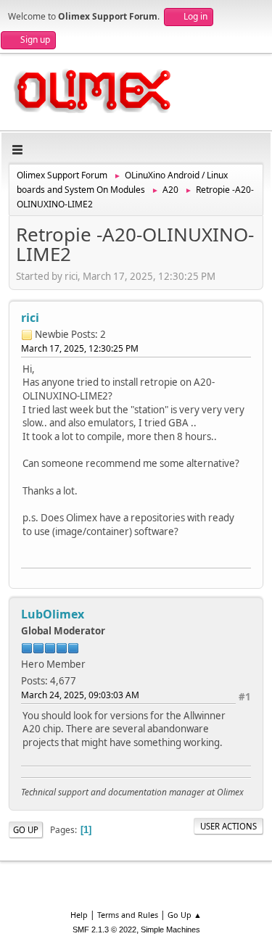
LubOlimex (52, 614)
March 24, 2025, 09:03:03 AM (80, 695)
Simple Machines (170, 929)
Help (79, 914)
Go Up (25, 829)
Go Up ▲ (185, 914)
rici (30, 318)
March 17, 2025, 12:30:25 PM (80, 348)
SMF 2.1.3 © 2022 (104, 929)
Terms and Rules (127, 914)
